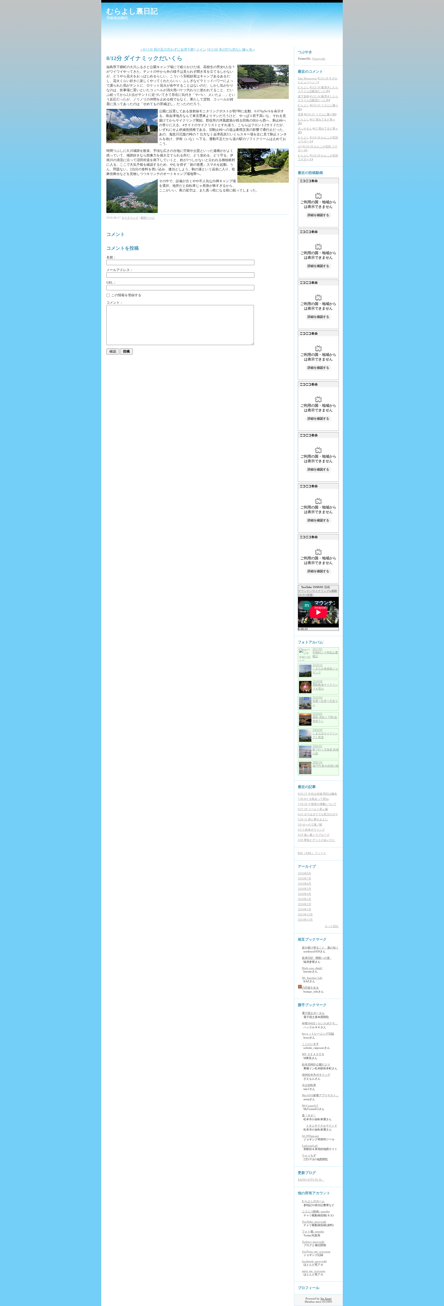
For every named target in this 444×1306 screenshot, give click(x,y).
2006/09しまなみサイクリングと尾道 (325, 733)
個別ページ (148, 217)
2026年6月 (304, 883)
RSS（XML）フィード (312, 853)
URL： (111, 282)
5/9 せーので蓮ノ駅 (310, 824)
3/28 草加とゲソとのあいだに (316, 839)
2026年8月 (304, 873)
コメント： (114, 302)
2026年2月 (304, 904)
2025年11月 (305, 919)
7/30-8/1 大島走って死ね (313, 798)
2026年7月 (304, 878)
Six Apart (325, 1298)
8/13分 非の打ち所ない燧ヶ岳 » (231, 49)
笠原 (300, 114)
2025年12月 (305, 914)
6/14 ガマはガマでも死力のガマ (318, 814)
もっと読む (332, 926)
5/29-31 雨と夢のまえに (313, 819)
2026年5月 (304, 888)
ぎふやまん (305, 128)
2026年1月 (304, 909)
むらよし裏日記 (132, 11)
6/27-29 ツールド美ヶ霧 (313, 809)
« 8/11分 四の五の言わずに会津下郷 (167, 49)
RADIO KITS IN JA (311, 1179)
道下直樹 (303, 96)
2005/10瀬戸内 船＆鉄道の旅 (325, 764)
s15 (300, 146)
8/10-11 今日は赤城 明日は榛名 (317, 793)
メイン (201, 49)
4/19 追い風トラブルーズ (313, 834)
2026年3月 (304, 899)
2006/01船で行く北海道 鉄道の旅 (325, 750)
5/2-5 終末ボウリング (311, 829)
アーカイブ (307, 866)
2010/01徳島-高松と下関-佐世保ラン (324, 717)
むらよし (303, 87)
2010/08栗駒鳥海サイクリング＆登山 (325, 685)
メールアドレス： (119, 270)
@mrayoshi (318, 58)
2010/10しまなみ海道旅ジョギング (325, 669)
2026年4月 (304, 893)
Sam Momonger (307, 78)
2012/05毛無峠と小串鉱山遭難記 (325, 652)
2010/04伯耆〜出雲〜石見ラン (325, 701)
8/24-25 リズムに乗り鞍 (320, 114)
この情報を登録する (125, 295)
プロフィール (308, 1288)
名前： (111, 257)
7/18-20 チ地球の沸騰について (317, 803)
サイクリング (130, 217)
